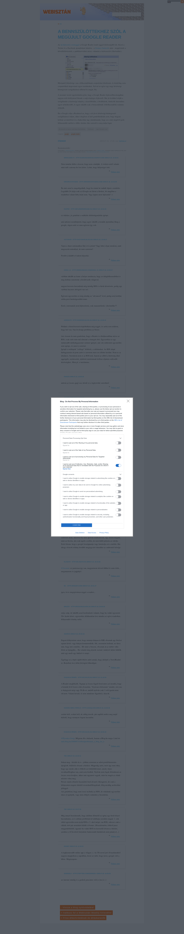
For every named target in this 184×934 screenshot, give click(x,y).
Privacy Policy (104, 532)
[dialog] (92, 467)
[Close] (129, 402)
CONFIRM (77, 525)
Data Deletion (80, 532)
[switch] (118, 442)
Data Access (92, 532)
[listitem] (92, 438)
